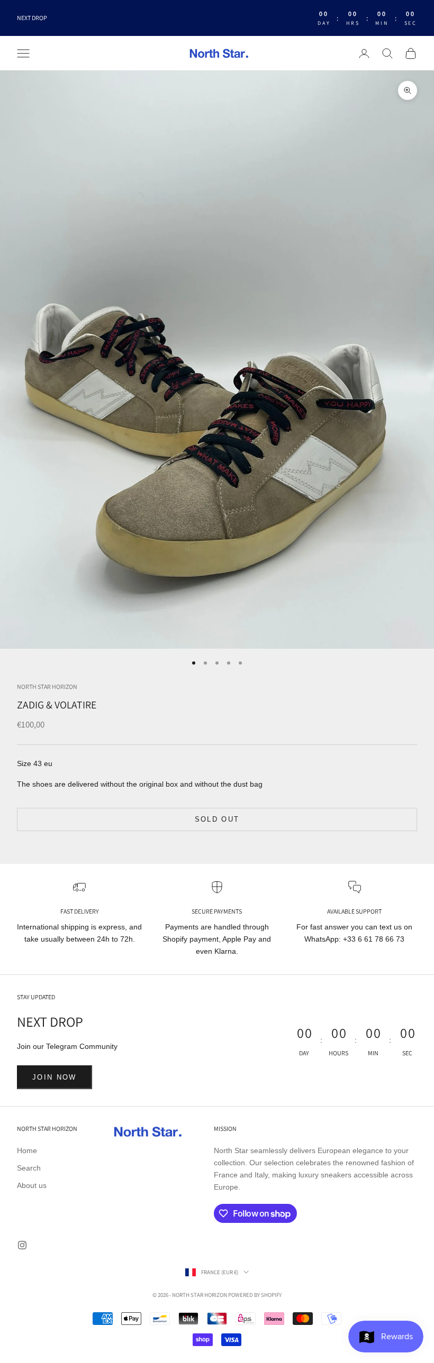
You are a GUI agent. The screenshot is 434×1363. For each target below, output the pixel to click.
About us (32, 1185)
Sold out (217, 819)
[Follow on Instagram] (22, 1245)
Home (27, 1150)
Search (29, 1168)
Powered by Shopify (255, 1294)
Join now (54, 1077)
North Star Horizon (47, 686)
